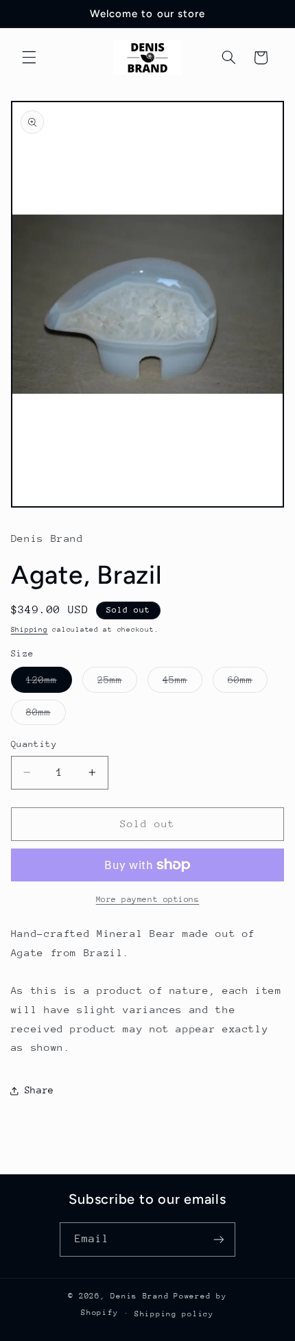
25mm (117, 683)
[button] (29, 57)
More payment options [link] (148, 899)
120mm (49, 683)
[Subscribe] (219, 1239)
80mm (46, 715)
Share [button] (39, 1089)
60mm (248, 683)
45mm (182, 683)
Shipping (29, 630)
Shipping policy (174, 1313)
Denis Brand (139, 1296)
